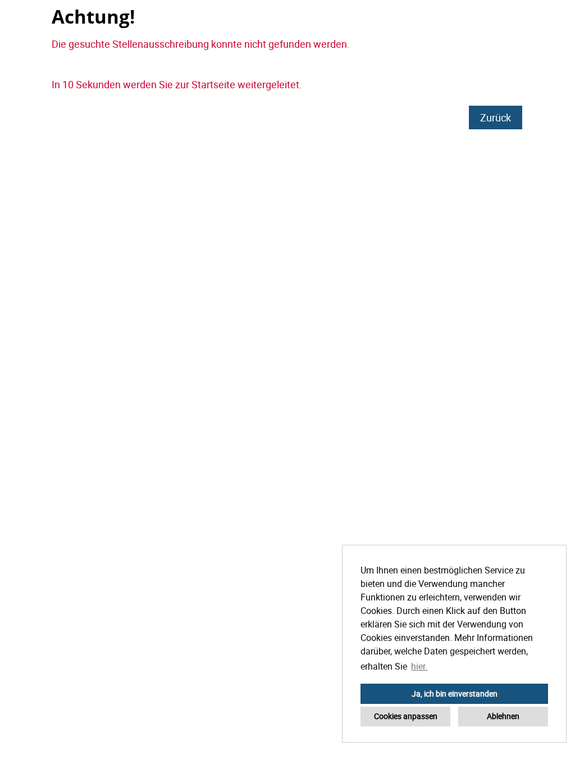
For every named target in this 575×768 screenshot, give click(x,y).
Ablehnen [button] (503, 716)
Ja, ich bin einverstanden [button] (455, 693)
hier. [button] (419, 666)
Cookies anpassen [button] (405, 716)
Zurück (495, 117)
